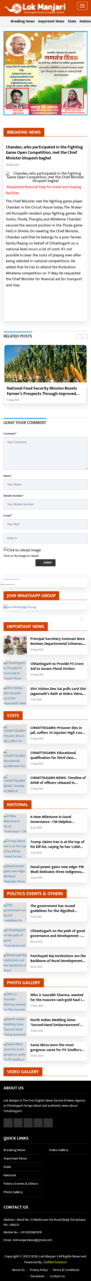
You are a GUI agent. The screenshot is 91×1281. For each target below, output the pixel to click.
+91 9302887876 (31, 1232)
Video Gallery (58, 1150)
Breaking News (23, 21)
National (10, 1175)
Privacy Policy (39, 1270)
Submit (47, 563)
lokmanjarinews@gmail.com (32, 1240)
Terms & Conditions (66, 1270)
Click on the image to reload (21, 555)
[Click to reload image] (22, 550)
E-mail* (8, 515)
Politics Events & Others (21, 1184)
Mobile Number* (14, 495)
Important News (51, 21)
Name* (7, 476)
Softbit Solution (55, 1262)
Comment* (10, 433)
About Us (18, 1270)
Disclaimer (38, 1276)
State (72, 21)
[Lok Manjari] (35, 7)
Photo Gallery (13, 1192)
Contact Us (57, 1276)
